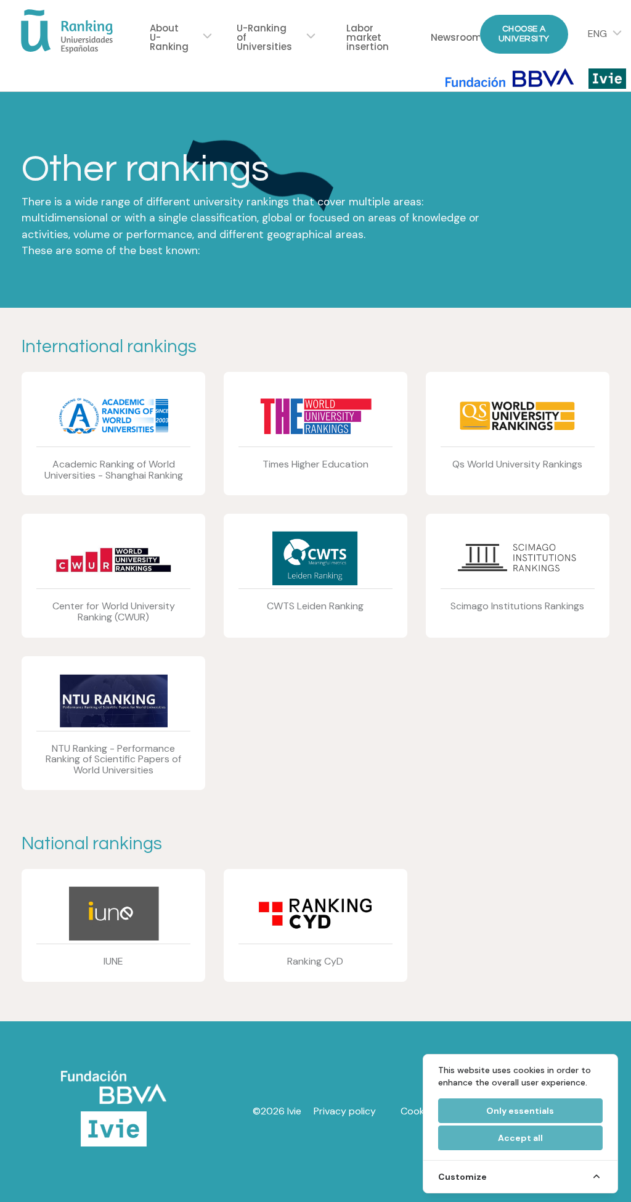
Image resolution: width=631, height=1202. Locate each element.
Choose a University (524, 34)
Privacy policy (345, 1111)
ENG (597, 34)
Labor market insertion (367, 37)
